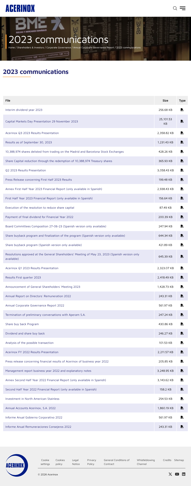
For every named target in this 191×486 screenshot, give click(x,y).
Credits (167, 460)
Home (11, 47)
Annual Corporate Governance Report (93, 47)
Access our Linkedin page (183, 474)
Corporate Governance (58, 47)
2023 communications (128, 47)
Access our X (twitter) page (170, 474)
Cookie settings (45, 461)
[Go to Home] (20, 8)
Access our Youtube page (177, 474)
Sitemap (179, 460)
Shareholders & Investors (30, 47)
